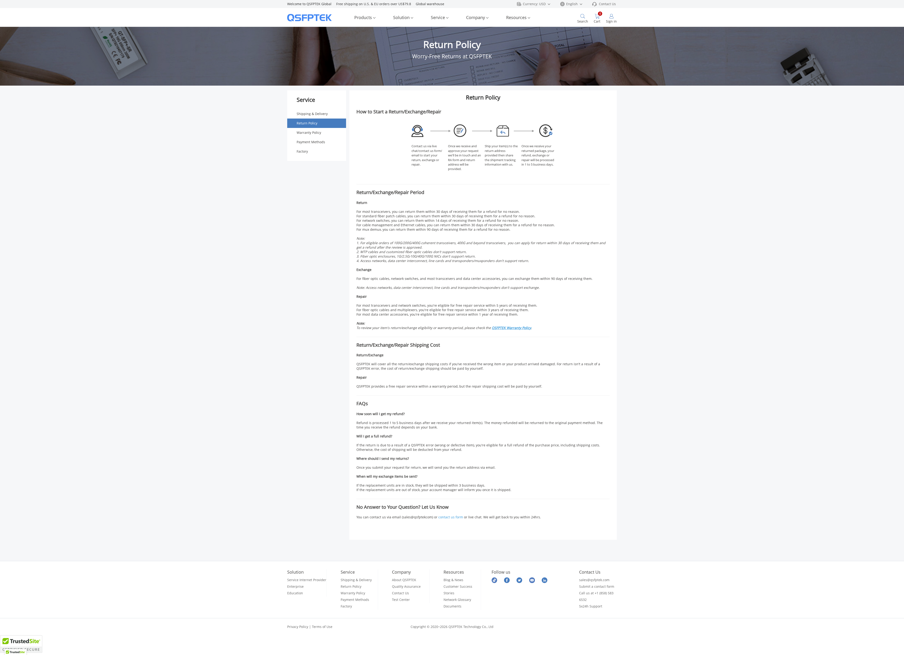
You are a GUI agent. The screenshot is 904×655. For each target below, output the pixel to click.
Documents (452, 606)
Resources (516, 17)
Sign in (611, 21)
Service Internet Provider (306, 580)
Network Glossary (457, 599)
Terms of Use (322, 626)
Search (582, 21)
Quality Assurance (406, 586)
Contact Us (607, 4)
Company (475, 17)
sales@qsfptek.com (594, 580)
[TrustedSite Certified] (21, 644)
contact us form (450, 517)
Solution (401, 17)
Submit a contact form (596, 586)
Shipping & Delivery (312, 113)
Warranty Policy (309, 132)
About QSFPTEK (404, 580)
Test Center (401, 599)
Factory (302, 151)
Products (363, 17)
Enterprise (295, 586)
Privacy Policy (297, 626)
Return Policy (307, 123)
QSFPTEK (499, 328)
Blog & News (453, 580)
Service (438, 17)
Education (295, 593)
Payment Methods (311, 142)
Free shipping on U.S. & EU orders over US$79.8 (376, 4)
